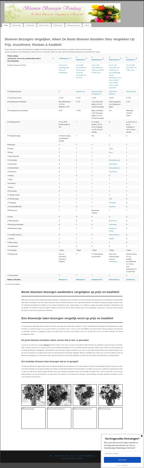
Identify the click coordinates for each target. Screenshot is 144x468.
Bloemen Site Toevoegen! (62, 456)
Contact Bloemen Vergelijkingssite (85, 456)
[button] (53, 58)
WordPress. (80, 458)
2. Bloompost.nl (64, 58)
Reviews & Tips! (44, 25)
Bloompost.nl (63, 279)
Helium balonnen (114, 235)
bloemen (46, 345)
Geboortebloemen (114, 168)
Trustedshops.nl (96, 94)
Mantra (73, 458)
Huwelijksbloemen (114, 160)
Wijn (110, 199)
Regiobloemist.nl (97, 279)
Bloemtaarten (113, 221)
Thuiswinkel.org (131, 91)
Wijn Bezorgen (58, 25)
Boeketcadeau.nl (114, 279)
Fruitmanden (113, 224)
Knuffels (111, 239)
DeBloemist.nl (80, 279)
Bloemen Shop (17, 25)
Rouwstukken (113, 164)
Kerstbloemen (113, 172)
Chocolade (112, 206)
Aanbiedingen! (30, 25)
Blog (72, 456)
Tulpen (111, 148)
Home (6, 25)
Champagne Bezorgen (73, 25)
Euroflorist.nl (130, 279)
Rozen (111, 152)
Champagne (112, 203)
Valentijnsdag (113, 261)
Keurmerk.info (80, 91)
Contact (87, 25)
